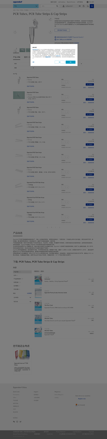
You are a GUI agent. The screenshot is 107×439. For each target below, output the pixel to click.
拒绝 (59, 62)
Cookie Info (58, 55)
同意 (70, 62)
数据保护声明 (48, 56)
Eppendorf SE (35, 49)
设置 (33, 62)
